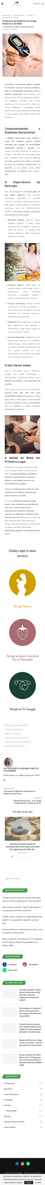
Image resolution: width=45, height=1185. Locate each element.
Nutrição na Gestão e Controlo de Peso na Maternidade (22, 657)
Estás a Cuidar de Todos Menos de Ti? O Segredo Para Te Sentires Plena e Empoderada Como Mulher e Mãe (22, 942)
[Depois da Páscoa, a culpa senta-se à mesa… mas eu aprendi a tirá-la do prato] (9, 1044)
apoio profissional (12, 521)
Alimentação (6, 15)
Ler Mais (38, 1182)
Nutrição (15, 17)
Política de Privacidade (13, 1173)
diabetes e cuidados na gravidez (16, 725)
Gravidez (30, 15)
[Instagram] (36, 3)
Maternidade (6, 17)
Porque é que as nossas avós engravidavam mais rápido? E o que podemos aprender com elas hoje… (22, 920)
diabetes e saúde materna (14, 729)
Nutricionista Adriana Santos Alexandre (19, 27)
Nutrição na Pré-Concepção (22, 709)
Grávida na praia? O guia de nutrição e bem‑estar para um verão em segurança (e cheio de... (23, 847)
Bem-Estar (23, 1089)
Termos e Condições (32, 1173)
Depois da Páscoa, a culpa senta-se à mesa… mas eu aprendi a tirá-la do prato (30, 1042)
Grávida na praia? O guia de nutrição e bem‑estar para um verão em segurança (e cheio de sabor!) (30, 995)
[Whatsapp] (39, 3)
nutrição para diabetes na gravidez (17, 742)
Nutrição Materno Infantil (23, 1122)
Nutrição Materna (22, 606)
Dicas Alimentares (18, 15)
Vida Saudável (23, 1127)
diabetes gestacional (12, 734)
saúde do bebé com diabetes (15, 746)
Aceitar (28, 1183)
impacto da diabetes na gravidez (16, 738)
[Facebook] (33, 3)
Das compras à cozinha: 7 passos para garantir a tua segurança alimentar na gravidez (30, 1012)
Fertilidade (23, 1100)
